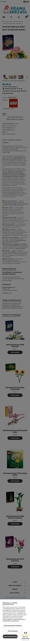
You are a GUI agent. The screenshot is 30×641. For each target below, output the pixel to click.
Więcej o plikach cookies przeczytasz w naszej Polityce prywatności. (14, 620)
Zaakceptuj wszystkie (10, 636)
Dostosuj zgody (13, 631)
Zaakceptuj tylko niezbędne (13, 625)
